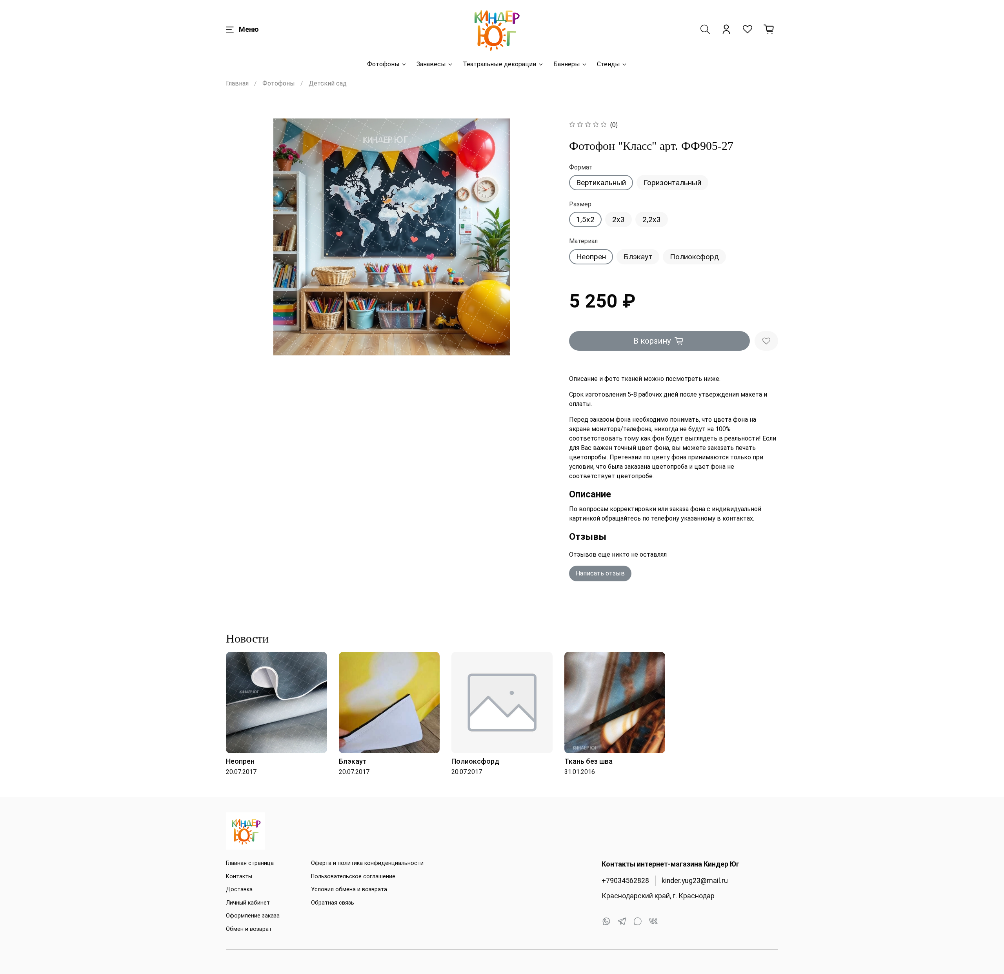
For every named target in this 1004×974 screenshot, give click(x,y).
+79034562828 (625, 881)
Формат (581, 167)
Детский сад (328, 83)
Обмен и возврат (249, 929)
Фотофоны (383, 64)
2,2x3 (651, 219)
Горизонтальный (672, 182)
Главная (237, 83)
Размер (580, 204)
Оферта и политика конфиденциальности (367, 863)
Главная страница (250, 863)
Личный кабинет (248, 902)
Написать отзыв (600, 573)
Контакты (239, 876)
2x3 (618, 219)
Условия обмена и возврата (349, 889)
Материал (583, 241)
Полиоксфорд (694, 256)
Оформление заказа (253, 915)
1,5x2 (585, 219)
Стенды (608, 64)
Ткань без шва (588, 761)
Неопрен (591, 256)
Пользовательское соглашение (353, 876)
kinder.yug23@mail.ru (695, 881)
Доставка (239, 889)
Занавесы (431, 64)
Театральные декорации (499, 64)
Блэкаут (638, 256)
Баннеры (566, 64)
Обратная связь (332, 902)
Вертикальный (601, 182)
